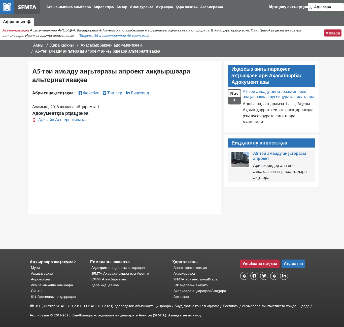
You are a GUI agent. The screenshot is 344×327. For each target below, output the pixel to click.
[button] (17, 22)
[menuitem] (68, 7)
